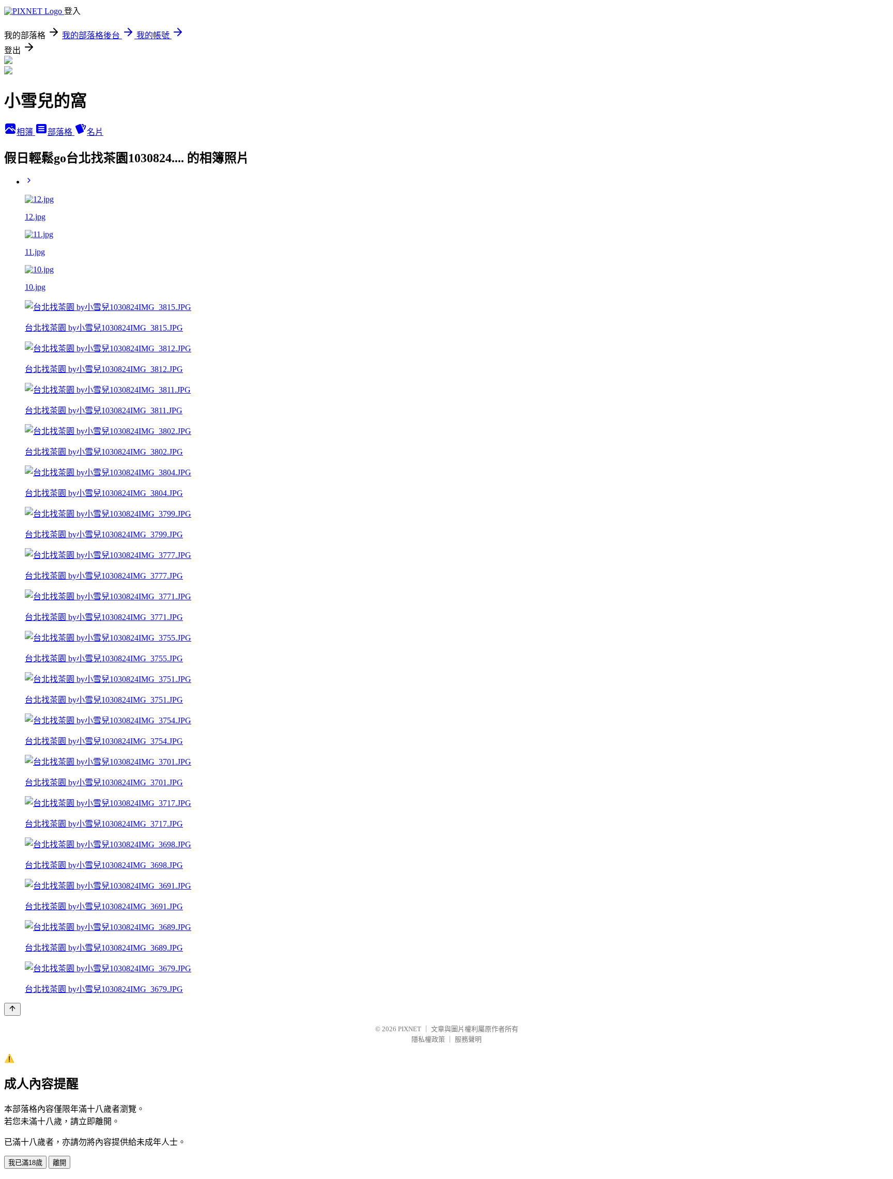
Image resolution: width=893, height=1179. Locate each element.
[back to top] (12, 1009)
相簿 (26, 132)
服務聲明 (468, 1039)
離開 (59, 1163)
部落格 (61, 132)
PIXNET (409, 1029)
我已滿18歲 (25, 1163)
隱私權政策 (428, 1039)
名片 (95, 132)
